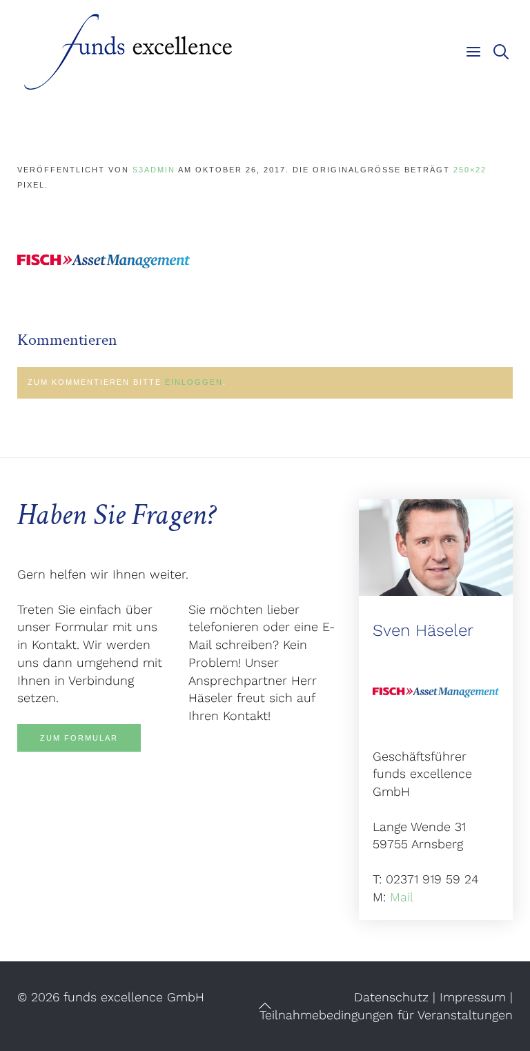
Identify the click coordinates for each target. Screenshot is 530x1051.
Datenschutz (391, 997)
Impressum (473, 997)
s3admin (153, 170)
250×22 (470, 170)
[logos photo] (103, 260)
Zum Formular (79, 738)
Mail (401, 897)
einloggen (194, 382)
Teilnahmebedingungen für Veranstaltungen (386, 1015)
